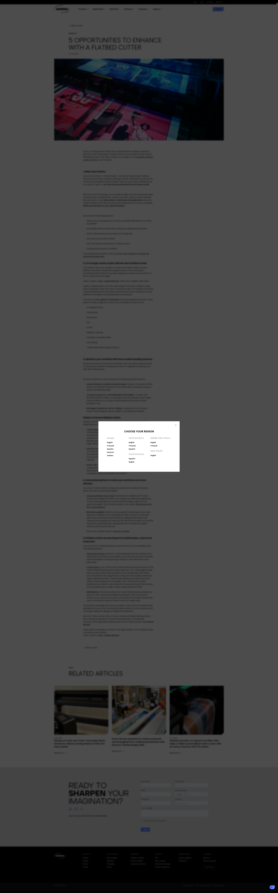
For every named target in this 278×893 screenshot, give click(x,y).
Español (110, 449)
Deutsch (110, 452)
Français (110, 446)
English (110, 442)
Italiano (110, 455)
